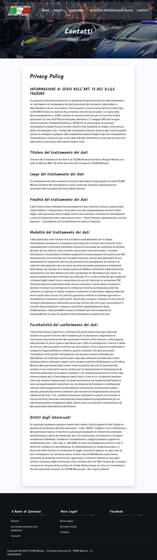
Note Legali (66, 520)
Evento (57, 11)
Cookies (64, 532)
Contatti (143, 11)
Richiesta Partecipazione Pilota (111, 11)
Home (45, 11)
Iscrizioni (76, 11)
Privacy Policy (68, 526)
